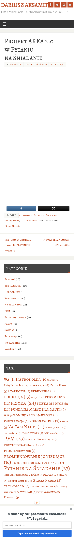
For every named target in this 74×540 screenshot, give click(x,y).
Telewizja (57, 64)
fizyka (23, 403)
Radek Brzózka (12, 474)
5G (10, 379)
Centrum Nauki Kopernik (26, 385)
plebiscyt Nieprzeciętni (41, 439)
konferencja (16, 421)
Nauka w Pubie (12, 433)
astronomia (26, 215)
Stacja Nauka (47, 480)
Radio (8, 324)
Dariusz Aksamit (24, 5)
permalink (12, 225)
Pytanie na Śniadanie (45, 215)
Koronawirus (13, 298)
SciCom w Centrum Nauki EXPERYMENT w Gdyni (18, 245)
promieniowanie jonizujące (34, 459)
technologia (12, 220)
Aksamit (15, 64)
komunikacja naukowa (35, 415)
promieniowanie (19, 450)
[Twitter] (57, 4)
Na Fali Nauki (13, 304)
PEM (7, 311)
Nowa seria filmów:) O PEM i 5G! (56, 242)
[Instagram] (64, 4)
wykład (28, 491)
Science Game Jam (20, 480)
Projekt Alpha (36, 445)
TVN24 (62, 486)
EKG (34, 397)
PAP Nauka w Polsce (54, 433)
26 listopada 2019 (36, 64)
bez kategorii (13, 286)
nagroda (50, 427)
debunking (43, 391)
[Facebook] (50, 4)
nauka (61, 427)
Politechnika (16, 445)
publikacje (53, 462)
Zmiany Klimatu (29, 220)
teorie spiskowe (44, 486)
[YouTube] (70, 4)
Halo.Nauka (12, 292)
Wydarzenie (12, 343)
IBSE (8, 415)
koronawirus (44, 421)
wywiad (43, 492)
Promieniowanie (15, 317)
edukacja (17, 396)
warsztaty (12, 492)
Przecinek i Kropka (26, 463)
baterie (53, 380)
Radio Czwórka (31, 474)
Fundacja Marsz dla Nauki (38, 409)
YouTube (10, 349)
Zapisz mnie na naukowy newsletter (37, 533)
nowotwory (32, 433)
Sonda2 (9, 330)
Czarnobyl (19, 391)
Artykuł (10, 279)
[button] (37, 516)
